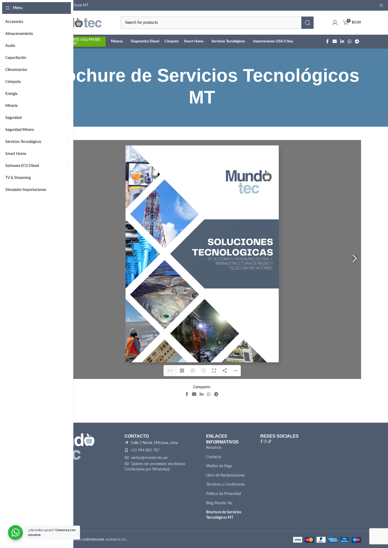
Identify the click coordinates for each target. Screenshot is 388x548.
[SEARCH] (307, 23)
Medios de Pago (219, 466)
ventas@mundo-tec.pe (148, 458)
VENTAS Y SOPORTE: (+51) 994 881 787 (74, 41)
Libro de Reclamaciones (225, 475)
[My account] (335, 22)
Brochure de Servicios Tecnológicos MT (223, 514)
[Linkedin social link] (342, 41)
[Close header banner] (381, 5)
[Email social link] (334, 41)
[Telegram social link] (357, 41)
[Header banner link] (202, 5)
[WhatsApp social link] (349, 41)
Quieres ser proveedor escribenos (157, 464)
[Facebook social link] (327, 41)
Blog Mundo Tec (219, 503)
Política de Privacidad (223, 494)
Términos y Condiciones (225, 484)
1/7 (170, 370)
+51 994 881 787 (144, 450)
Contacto (213, 457)
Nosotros (213, 448)
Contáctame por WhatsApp (147, 469)
